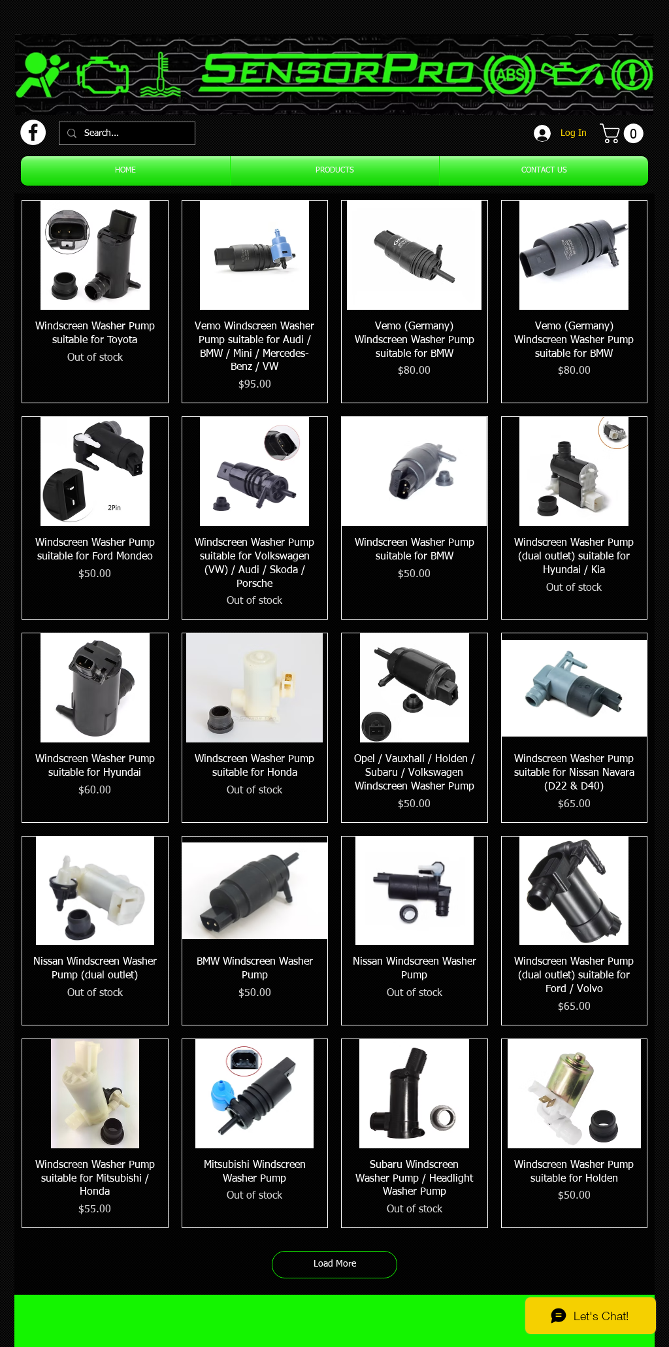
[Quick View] (95, 255)
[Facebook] (33, 132)
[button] (624, 133)
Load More (335, 1264)
